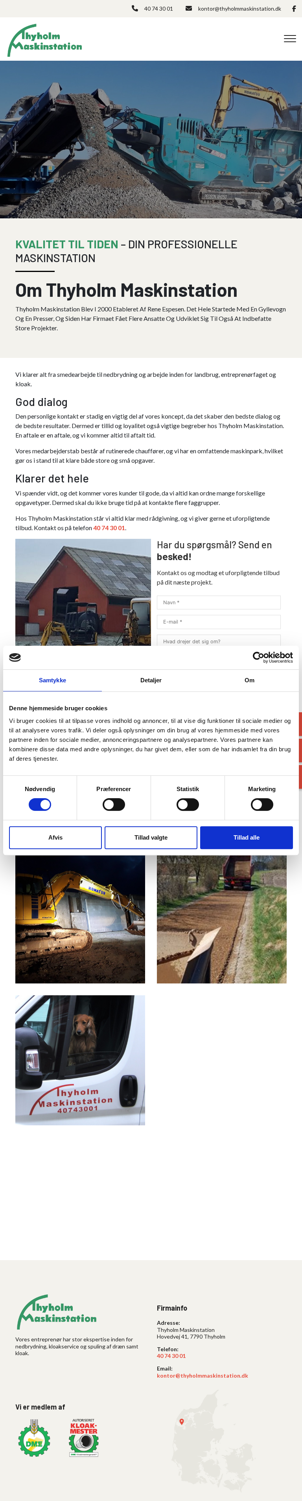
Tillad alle (247, 837)
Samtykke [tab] (52, 680)
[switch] (114, 804)
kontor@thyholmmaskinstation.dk (239, 8)
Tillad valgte (151, 837)
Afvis (55, 837)
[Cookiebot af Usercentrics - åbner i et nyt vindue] (258, 657)
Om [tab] (249, 680)
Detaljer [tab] (151, 680)
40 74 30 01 (158, 8)
